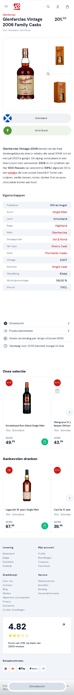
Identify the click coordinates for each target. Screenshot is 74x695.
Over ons (8, 581)
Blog (5, 589)
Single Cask (59, 267)
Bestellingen (45, 557)
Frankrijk (7, 565)
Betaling (42, 589)
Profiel (41, 553)
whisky (12, 172)
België (6, 557)
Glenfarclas (59, 232)
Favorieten (44, 565)
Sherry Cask (59, 246)
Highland (61, 226)
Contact (7, 585)
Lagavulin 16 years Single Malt (22, 509)
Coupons (43, 561)
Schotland (13, 30)
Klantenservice (46, 581)
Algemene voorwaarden (16, 597)
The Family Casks (56, 253)
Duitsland (8, 561)
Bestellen (43, 585)
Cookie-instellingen (14, 609)
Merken (7, 593)
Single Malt (59, 212)
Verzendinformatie (48, 593)
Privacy (7, 601)
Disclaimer (8, 605)
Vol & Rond (25, 30)
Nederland (8, 553)
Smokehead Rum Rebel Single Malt (25, 425)
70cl (5, 30)
